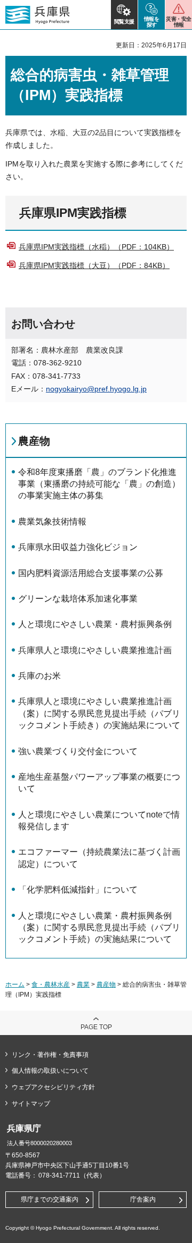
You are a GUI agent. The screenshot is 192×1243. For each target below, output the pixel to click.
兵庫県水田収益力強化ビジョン (78, 547)
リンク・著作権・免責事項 (50, 1054)
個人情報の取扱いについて (50, 1070)
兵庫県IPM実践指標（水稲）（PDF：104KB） (96, 247)
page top (96, 1027)
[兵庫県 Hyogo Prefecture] (37, 15)
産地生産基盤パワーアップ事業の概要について (99, 782)
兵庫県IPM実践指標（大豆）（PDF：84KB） (94, 265)
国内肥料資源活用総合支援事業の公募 (90, 573)
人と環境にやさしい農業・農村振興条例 (95, 624)
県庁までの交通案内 (49, 1199)
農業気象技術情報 (52, 521)
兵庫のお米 (39, 675)
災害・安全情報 (178, 22)
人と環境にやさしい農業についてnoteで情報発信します (99, 820)
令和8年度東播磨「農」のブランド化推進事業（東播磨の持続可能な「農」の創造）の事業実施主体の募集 (99, 484)
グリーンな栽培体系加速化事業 (78, 598)
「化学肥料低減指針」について (78, 889)
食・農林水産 (50, 984)
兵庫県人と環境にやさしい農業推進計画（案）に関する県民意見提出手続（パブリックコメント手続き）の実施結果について (99, 713)
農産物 (34, 441)
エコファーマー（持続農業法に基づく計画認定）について (99, 857)
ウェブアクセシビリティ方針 (53, 1087)
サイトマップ (31, 1103)
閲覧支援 (124, 21)
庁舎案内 (143, 1199)
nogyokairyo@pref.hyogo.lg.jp (96, 389)
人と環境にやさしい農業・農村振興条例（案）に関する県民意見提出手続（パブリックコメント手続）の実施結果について (99, 927)
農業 (83, 984)
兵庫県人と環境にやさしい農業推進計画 (95, 650)
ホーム (15, 984)
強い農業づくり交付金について (78, 751)
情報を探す (151, 22)
